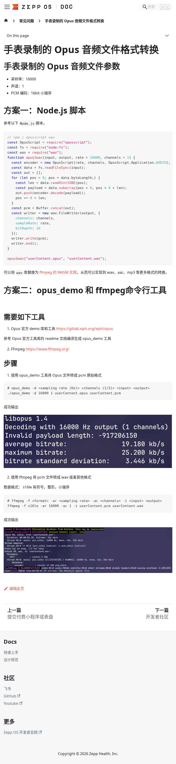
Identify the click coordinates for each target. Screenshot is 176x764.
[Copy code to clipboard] (166, 137)
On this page (18, 35)
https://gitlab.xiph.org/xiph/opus (84, 328)
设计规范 (11, 659)
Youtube (11, 703)
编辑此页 (16, 588)
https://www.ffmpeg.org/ (47, 349)
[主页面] (6, 22)
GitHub (10, 696)
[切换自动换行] (158, 137)
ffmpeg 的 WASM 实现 (58, 272)
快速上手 (11, 652)
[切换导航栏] (7, 6)
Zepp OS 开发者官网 (21, 732)
